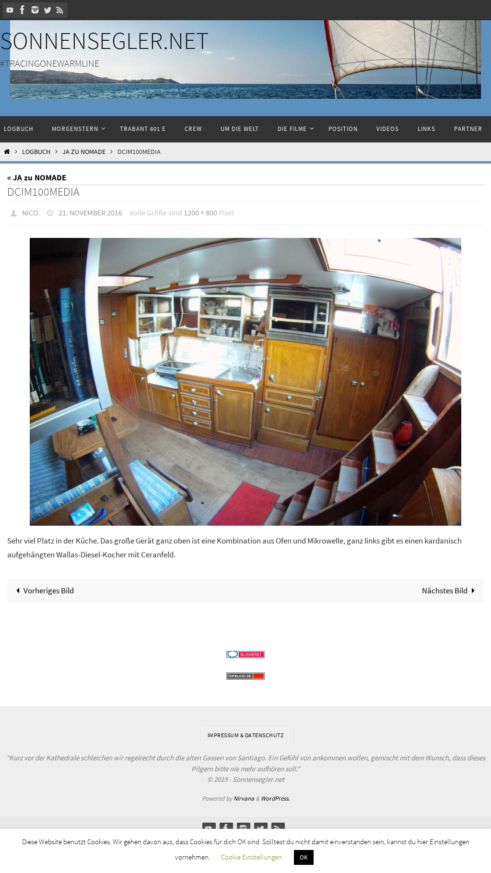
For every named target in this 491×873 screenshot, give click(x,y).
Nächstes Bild (445, 587)
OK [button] (304, 857)
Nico (30, 211)
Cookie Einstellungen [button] (251, 856)
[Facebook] (22, 9)
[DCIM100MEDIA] (245, 379)
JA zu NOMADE (83, 152)
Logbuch (36, 152)
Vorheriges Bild (48, 587)
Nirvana (244, 795)
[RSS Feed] (60, 9)
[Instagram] (35, 9)
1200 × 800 (200, 211)
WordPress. (275, 795)
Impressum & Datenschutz (246, 732)
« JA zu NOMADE (36, 177)
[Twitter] (47, 9)
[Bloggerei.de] (245, 651)
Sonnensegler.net (104, 40)
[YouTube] (10, 9)
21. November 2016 (90, 211)
